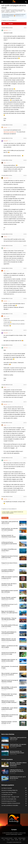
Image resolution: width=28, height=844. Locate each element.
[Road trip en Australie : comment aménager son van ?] (23, 723)
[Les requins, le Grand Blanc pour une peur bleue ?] (23, 550)
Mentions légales (22, 838)
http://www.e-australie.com (10, 131)
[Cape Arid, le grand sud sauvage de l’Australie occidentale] (23, 682)
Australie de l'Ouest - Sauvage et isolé (10, 796)
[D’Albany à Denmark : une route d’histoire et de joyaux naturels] (23, 640)
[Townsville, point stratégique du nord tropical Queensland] (23, 633)
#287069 (25, 313)
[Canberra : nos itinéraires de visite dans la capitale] (23, 647)
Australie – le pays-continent (16, 11)
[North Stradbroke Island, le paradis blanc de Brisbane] (23, 592)
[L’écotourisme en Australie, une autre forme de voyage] (23, 654)
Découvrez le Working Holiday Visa (9, 790)
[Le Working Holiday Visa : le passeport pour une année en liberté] (5, 771)
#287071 (25, 345)
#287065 (25, 234)
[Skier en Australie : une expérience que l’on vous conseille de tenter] (23, 675)
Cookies (15, 838)
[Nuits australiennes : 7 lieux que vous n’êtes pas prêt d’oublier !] (23, 619)
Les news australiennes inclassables (9, 805)
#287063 (25, 160)
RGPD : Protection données (7, 838)
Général (7, 11)
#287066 (25, 245)
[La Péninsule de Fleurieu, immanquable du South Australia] (23, 544)
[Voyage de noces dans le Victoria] (23, 564)
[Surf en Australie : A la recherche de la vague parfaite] (23, 668)
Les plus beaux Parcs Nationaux (8, 792)
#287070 (25, 330)
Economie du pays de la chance (8, 801)
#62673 (25, 27)
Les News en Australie (6, 788)
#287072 (25, 384)
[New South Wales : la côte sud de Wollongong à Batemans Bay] (23, 688)
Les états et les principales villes (8, 799)
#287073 (25, 401)
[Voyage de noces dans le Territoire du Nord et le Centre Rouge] (23, 557)
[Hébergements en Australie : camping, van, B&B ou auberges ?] (23, 702)
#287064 (25, 175)
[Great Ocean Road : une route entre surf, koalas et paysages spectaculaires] (23, 530)
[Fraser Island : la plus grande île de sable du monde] (23, 523)
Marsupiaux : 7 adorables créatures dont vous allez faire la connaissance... (18, 764)
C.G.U (4, 839)
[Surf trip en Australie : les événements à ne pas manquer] (23, 537)
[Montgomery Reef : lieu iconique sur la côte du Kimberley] (23, 695)
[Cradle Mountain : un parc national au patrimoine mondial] (23, 709)
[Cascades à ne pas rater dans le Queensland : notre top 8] (23, 585)
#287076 (25, 496)
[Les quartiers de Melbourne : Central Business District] (23, 571)
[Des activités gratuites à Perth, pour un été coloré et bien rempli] (23, 626)
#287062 (25, 138)
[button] (26, 2)
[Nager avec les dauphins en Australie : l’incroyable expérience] (23, 613)
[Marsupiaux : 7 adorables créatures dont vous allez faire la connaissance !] (5, 764)
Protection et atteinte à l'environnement (10, 803)
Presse (12, 839)
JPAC (20, 839)
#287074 (25, 422)
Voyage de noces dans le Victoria (9, 563)
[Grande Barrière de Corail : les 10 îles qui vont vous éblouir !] (23, 606)
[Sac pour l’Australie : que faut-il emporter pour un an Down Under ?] (23, 599)
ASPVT (24, 839)
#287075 (25, 457)
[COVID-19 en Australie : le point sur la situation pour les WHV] (23, 578)
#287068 (25, 298)
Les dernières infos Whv (7, 794)
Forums (3, 11)
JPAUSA (16, 839)
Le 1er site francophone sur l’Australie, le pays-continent (12, 9)
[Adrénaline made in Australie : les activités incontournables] (23, 661)
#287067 (25, 268)
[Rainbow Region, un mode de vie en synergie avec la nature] (23, 716)
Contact (8, 839)
